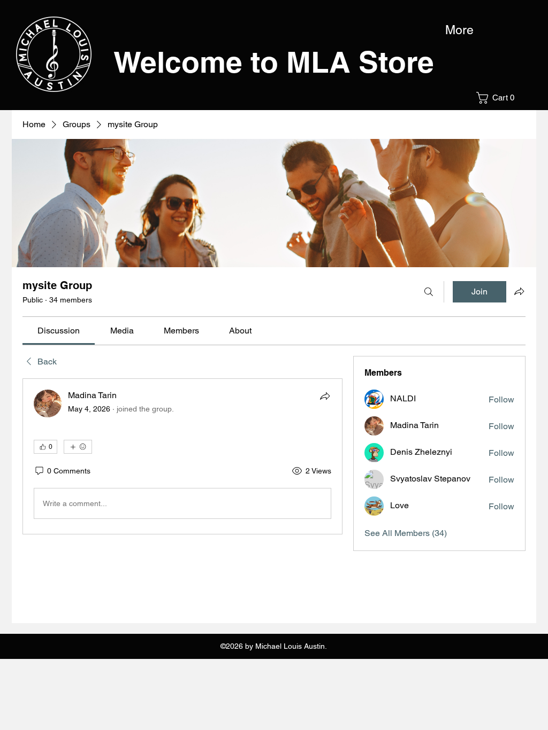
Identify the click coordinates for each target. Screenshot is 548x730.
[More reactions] (78, 447)
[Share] (324, 396)
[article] (182, 456)
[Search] (428, 291)
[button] (498, 98)
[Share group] (519, 291)
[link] (58, 330)
